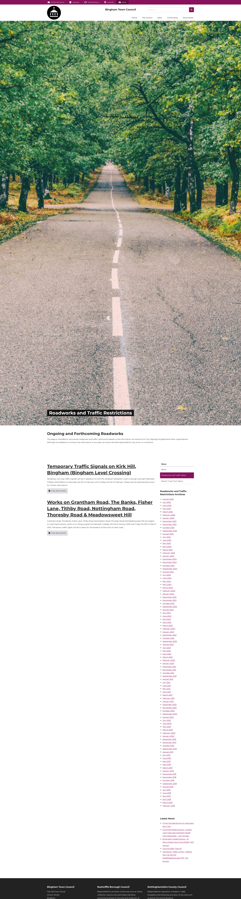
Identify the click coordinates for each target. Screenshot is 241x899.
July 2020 (167, 720)
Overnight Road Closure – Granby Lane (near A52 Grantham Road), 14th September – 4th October (177, 832)
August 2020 (168, 717)
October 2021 (168, 673)
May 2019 (167, 761)
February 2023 (169, 629)
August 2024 (168, 572)
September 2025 (170, 531)
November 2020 (170, 708)
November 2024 (170, 562)
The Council (147, 18)
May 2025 (167, 543)
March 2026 (168, 512)
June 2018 (167, 793)
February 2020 (169, 733)
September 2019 (170, 749)
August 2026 (168, 499)
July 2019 (166, 755)
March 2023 (168, 625)
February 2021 (169, 698)
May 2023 (167, 619)
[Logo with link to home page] (54, 13)
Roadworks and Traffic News (173, 475)
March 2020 (168, 730)
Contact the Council (57, 2)
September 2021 (170, 676)
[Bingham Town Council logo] (120, 9)
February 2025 (169, 553)
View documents (58, 491)
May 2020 (167, 726)
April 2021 (167, 692)
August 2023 (168, 610)
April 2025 (167, 546)
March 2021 (167, 695)
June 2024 (167, 578)
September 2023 (170, 606)
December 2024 (170, 559)
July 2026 (167, 502)
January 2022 (168, 663)
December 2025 (169, 521)
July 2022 (167, 648)
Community (172, 18)
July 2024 (167, 575)
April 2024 (167, 584)
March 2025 (168, 550)
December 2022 (169, 635)
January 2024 (168, 594)
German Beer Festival (172, 848)
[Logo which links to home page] (39, 18)
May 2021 (166, 689)
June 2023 (167, 616)
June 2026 (167, 505)
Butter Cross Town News (172, 481)
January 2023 (168, 632)
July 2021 (166, 682)
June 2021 (167, 685)
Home (134, 18)
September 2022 (170, 641)
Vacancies (75, 2)
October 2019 (168, 745)
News (159, 18)
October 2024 (169, 565)
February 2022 (169, 660)
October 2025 (168, 527)
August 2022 (168, 644)
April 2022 (167, 654)
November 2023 (169, 600)
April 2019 (167, 764)
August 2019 (168, 752)
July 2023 (167, 613)
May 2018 (167, 796)
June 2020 (167, 723)
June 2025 (167, 540)
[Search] (191, 9)
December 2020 (170, 704)
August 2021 (168, 679)
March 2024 (168, 587)
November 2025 (169, 524)
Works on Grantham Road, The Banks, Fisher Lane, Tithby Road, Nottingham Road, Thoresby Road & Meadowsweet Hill (100, 508)
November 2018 (169, 777)
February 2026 (169, 515)
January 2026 (168, 518)
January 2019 (168, 771)
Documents (188, 18)
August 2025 (168, 534)
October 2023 (168, 603)
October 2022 (168, 638)
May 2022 (167, 651)
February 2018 (169, 806)
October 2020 (169, 711)
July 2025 (167, 537)
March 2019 (167, 768)
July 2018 (166, 790)
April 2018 (167, 799)
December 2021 (169, 667)
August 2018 (168, 787)
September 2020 (170, 714)
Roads (124, 2)
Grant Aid (110, 2)
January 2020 (168, 736)
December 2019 (169, 739)
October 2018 (168, 780)
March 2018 (167, 802)
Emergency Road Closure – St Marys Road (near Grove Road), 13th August (178, 842)
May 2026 (167, 508)
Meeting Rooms (93, 2)
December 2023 (169, 597)
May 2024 (167, 581)
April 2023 (167, 622)
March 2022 (168, 657)
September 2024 (170, 569)
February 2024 (169, 591)
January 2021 (168, 701)
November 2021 (169, 670)
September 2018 (170, 783)
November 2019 (169, 742)
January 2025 (168, 556)
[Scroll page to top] (236, 894)
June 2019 (167, 758)
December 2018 (169, 774)
